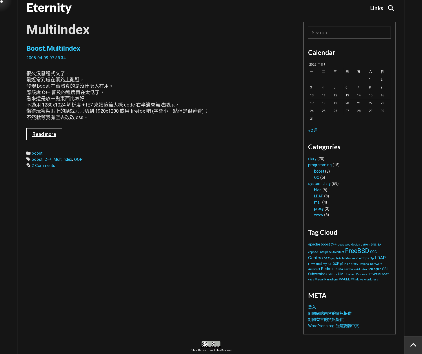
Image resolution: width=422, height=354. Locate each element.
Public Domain (198, 350)
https (365, 258)
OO (316, 177)
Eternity (49, 7)
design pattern (360, 244)
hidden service (351, 258)
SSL (385, 269)
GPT (326, 258)
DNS (374, 244)
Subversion (317, 274)
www (318, 214)
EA (379, 244)
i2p (372, 258)
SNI (370, 269)
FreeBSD (357, 251)
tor (335, 274)
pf (341, 264)
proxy (319, 208)
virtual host (381, 274)
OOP (78, 159)
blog (318, 190)
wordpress (371, 279)
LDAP (318, 196)
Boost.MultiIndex (53, 48)
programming (320, 165)
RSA (340, 269)
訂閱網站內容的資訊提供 (330, 313)
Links (376, 8)
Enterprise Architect (331, 252)
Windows (357, 279)
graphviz (335, 258)
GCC (373, 252)
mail (317, 202)
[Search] (391, 8)
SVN (329, 274)
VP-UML (344, 279)
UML (342, 274)
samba (348, 269)
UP (370, 274)
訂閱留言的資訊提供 (326, 319)
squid (377, 269)
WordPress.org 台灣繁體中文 (333, 325)
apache (314, 244)
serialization (360, 269)
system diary (319, 183)
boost (37, 153)
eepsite (313, 252)
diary (312, 158)
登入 (312, 307)
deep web (344, 244)
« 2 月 (313, 130)
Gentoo (315, 257)
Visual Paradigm (326, 279)
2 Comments (43, 165)
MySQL (327, 264)
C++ (47, 159)
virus (311, 279)
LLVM (311, 264)
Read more (47, 134)
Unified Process (356, 274)
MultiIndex (62, 159)
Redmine (329, 268)
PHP (347, 264)
